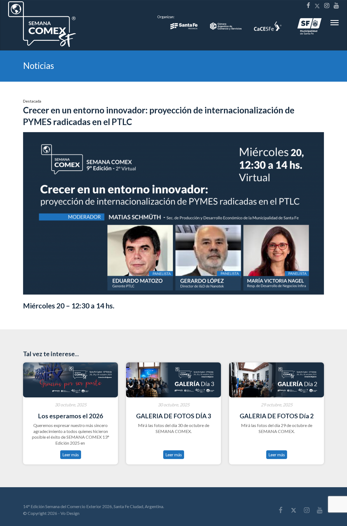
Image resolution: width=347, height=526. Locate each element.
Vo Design (69, 513)
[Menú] (334, 24)
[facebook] (308, 5)
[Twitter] (317, 5)
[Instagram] (326, 5)
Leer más (70, 454)
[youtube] (336, 5)
